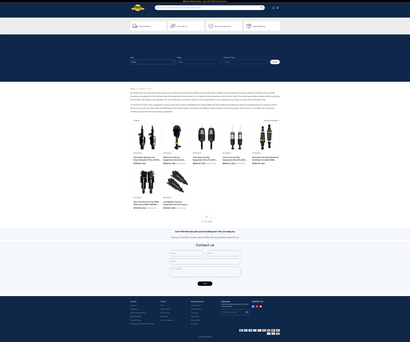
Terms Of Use (165, 313)
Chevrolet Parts (196, 309)
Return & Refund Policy (138, 313)
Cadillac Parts (195, 305)
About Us (133, 305)
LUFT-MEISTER (207, 337)
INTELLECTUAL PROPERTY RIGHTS (142, 324)
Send (205, 284)
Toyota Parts (195, 316)
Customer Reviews (167, 320)
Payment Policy (135, 320)
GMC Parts (194, 313)
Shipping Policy (135, 316)
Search (275, 62)
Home (132, 89)
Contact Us (134, 309)
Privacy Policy (165, 309)
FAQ (162, 305)
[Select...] (199, 62)
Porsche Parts (195, 320)
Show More (195, 324)
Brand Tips (164, 316)
